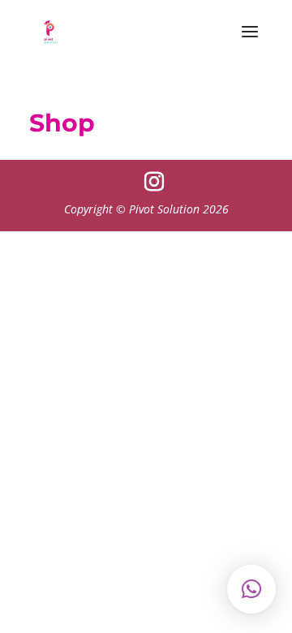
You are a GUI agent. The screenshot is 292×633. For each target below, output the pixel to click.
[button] (251, 589)
